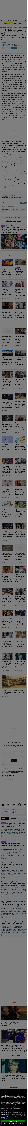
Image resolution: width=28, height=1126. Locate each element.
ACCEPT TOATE (13, 1121)
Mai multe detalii (14, 1098)
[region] (13, 1107)
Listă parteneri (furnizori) (5, 1118)
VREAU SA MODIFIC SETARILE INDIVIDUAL (13, 1123)
